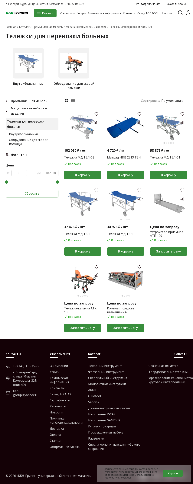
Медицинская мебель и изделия (29, 111)
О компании (68, 13)
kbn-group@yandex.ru (25, 393)
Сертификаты (60, 400)
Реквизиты (58, 406)
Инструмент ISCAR (102, 414)
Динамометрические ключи (109, 408)
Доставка (57, 429)
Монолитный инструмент (107, 384)
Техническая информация (104, 13)
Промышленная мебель (29, 101)
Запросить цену (168, 251)
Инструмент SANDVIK (104, 420)
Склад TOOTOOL (148, 13)
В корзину (82, 175)
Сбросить (32, 193)
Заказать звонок (176, 4)
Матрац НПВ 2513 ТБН (124, 157)
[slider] (6, 182)
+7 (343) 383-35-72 (148, 4)
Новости (166, 13)
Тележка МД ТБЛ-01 (165, 157)
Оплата (55, 435)
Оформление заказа (65, 447)
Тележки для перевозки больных (25, 124)
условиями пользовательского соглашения (131, 471)
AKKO (92, 390)
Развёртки (96, 438)
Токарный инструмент (105, 366)
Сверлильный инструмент (107, 378)
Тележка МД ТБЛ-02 (79, 157)
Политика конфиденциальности (66, 420)
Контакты (129, 13)
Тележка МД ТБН (120, 234)
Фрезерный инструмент (106, 372)
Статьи (55, 441)
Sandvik (93, 402)
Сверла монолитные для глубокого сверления (114, 446)
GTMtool (94, 396)
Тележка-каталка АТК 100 (80, 310)
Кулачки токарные (102, 426)
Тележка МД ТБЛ (77, 234)
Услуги (81, 13)
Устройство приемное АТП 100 (166, 234)
